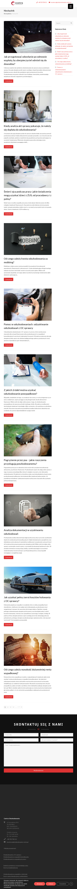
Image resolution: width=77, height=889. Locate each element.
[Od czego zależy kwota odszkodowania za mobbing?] (28, 254)
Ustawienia (62, 884)
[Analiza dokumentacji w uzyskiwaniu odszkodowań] (28, 525)
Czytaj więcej (8, 81)
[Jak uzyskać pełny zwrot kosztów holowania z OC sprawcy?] (28, 592)
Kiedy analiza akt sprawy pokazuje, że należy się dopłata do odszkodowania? (64, 46)
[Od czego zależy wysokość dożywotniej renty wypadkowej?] (28, 665)
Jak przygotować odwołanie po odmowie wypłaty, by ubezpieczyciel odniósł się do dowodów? (25, 60)
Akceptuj (39, 884)
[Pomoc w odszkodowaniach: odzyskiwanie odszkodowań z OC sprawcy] (28, 319)
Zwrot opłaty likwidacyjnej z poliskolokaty (15, 876)
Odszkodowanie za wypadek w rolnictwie (15, 874)
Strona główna (7, 13)
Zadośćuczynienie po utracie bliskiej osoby (15, 865)
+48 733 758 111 (42, 2)
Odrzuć (51, 884)
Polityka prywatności (10, 848)
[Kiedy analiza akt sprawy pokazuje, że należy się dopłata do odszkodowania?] (28, 121)
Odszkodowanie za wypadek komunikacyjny (16, 857)
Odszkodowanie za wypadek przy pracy (14, 859)
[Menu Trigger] (70, 6)
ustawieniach (7, 887)
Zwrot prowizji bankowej (10, 868)
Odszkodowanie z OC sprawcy (12, 855)
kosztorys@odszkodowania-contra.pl (61, 2)
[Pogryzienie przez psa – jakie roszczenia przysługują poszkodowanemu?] (28, 455)
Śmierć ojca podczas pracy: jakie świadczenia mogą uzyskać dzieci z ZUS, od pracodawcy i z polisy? (27, 195)
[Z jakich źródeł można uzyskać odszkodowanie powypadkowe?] (28, 385)
